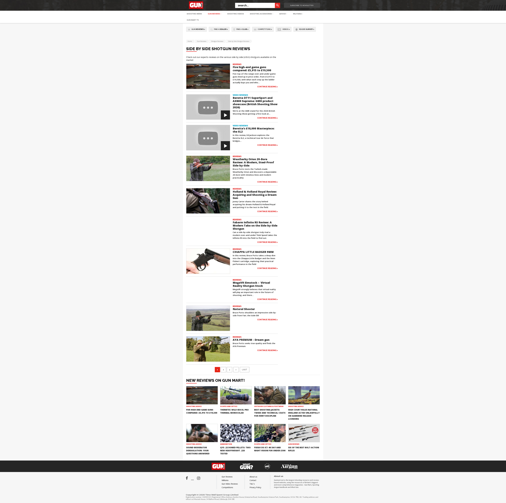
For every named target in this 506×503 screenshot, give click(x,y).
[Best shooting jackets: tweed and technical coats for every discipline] (270, 395)
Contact (253, 480)
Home (190, 41)
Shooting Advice (194, 406)
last (244, 369)
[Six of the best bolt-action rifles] (304, 433)
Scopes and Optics (228, 406)
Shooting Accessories (261, 14)
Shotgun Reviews (217, 41)
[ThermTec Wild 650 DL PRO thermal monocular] (236, 395)
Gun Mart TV (193, 20)
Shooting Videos (235, 14)
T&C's (252, 484)
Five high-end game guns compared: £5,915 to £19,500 (252, 68)
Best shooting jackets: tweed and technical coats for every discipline (269, 412)
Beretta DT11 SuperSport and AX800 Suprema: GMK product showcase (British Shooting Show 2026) (255, 102)
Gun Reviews (214, 14)
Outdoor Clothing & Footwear (268, 406)
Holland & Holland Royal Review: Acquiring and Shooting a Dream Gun (255, 195)
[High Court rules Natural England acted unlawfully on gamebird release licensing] (304, 395)
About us (253, 476)
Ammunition (226, 444)
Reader (306, 29)
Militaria (297, 14)
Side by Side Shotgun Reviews (238, 41)
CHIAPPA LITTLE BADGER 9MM (253, 252)
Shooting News (194, 14)
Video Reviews (240, 95)
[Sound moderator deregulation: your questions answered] (202, 433)
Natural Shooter (244, 309)
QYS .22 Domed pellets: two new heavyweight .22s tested (235, 450)
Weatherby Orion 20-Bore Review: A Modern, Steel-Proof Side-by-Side (253, 162)
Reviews (237, 64)
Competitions (265, 29)
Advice (282, 14)
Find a (221, 29)
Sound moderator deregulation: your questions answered (198, 450)
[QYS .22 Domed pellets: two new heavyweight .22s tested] (236, 433)
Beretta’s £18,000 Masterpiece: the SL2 (253, 130)
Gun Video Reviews (230, 484)
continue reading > (267, 87)
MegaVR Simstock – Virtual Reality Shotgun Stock (251, 284)
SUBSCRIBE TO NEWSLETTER (301, 5)
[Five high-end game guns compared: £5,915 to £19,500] (202, 395)
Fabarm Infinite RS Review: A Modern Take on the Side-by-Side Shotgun (255, 225)
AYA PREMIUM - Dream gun (251, 340)
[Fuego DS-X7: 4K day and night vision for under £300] (270, 433)
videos (286, 29)
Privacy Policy (255, 487)
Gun (198, 29)
